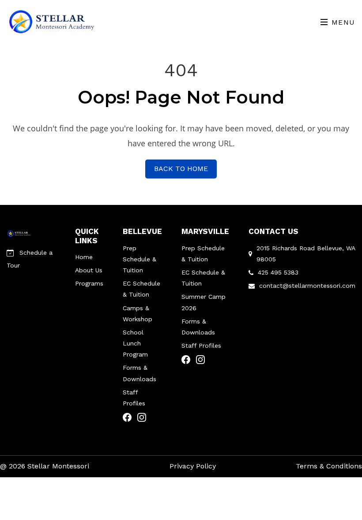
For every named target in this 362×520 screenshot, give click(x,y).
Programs (89, 283)
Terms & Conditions (329, 466)
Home (84, 256)
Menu (341, 22)
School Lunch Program (135, 343)
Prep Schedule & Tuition (139, 259)
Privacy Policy (193, 466)
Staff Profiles (201, 345)
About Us (88, 270)
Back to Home (181, 168)
